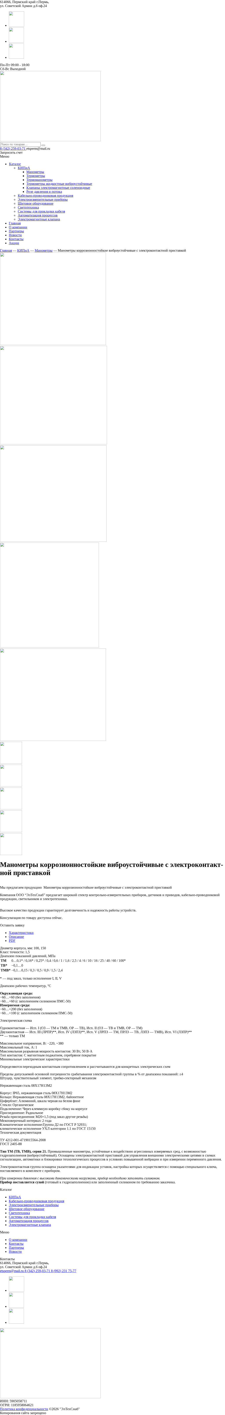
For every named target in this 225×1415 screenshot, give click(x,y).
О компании (18, 227)
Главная (15, 223)
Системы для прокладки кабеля (32, 1217)
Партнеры (16, 231)
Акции (14, 243)
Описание (16, 937)
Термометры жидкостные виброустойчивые (59, 184)
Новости (15, 235)
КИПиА (23, 250)
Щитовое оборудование (26, 1209)
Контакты (16, 239)
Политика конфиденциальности (24, 1409)
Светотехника (19, 1213)
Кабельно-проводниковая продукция (36, 1201)
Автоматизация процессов (29, 1221)
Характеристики (21, 933)
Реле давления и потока (44, 191)
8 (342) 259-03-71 (13, 148)
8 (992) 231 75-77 (63, 1271)
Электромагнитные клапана (30, 1225)
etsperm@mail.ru (12, 1271)
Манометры (35, 172)
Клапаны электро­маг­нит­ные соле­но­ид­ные (58, 188)
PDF (12, 940)
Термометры (35, 176)
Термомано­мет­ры (39, 180)
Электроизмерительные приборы (34, 1205)
